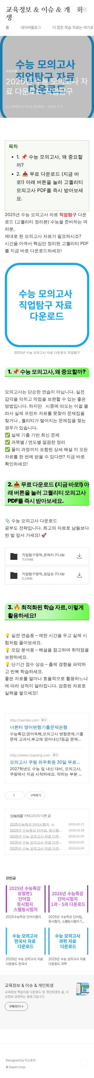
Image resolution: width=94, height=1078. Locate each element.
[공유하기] (19, 795)
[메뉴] (84, 9)
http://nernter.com (24, 720)
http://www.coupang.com (30, 755)
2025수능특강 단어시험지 (29, 824)
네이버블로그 (31, 27)
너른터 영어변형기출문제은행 (38, 727)
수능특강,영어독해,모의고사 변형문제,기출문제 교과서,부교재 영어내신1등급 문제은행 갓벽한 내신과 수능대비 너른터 (46, 736)
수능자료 (16, 815)
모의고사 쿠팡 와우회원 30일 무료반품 (45, 762)
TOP (84, 1062)
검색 (73, 9)
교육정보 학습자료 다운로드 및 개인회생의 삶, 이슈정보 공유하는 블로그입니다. (37, 994)
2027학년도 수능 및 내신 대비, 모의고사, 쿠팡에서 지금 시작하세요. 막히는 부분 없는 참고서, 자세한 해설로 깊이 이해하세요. (46, 771)
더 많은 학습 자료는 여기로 (73, 27)
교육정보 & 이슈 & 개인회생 (44, 9)
